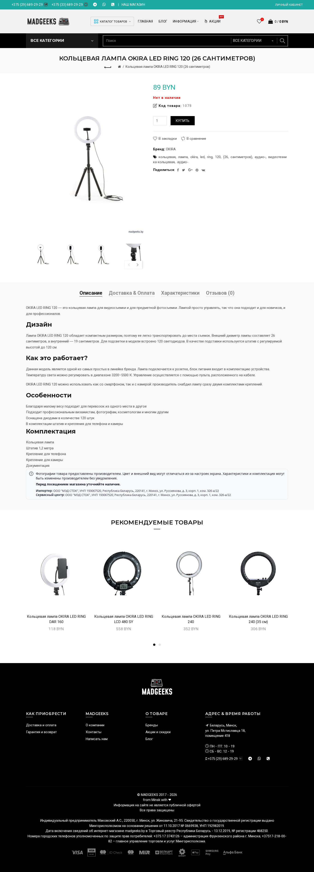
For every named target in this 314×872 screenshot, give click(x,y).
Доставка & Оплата (132, 293)
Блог (149, 739)
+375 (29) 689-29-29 (27, 4)
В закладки (168, 139)
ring (210, 157)
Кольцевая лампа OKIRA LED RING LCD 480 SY (123, 619)
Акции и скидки (158, 732)
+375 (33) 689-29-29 (67, 4)
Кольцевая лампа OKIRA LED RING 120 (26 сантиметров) (168, 66)
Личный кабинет (289, 4)
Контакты (93, 732)
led (202, 157)
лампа (183, 157)
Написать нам (97, 739)
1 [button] (154, 645)
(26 (225, 157)
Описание (91, 293)
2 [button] (160, 645)
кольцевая (167, 157)
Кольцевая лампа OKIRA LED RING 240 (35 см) (258, 619)
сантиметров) (241, 157)
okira (194, 157)
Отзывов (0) (220, 293)
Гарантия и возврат (41, 732)
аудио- (260, 157)
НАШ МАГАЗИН (133, 4)
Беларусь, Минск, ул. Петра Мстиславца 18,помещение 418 (225, 730)
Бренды (152, 725)
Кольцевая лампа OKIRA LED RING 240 (191, 619)
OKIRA (171, 149)
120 (218, 157)
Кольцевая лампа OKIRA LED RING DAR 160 (56, 619)
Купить (183, 121)
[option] (40, 254)
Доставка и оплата (41, 725)
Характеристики (180, 293)
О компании (95, 725)
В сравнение (196, 139)
